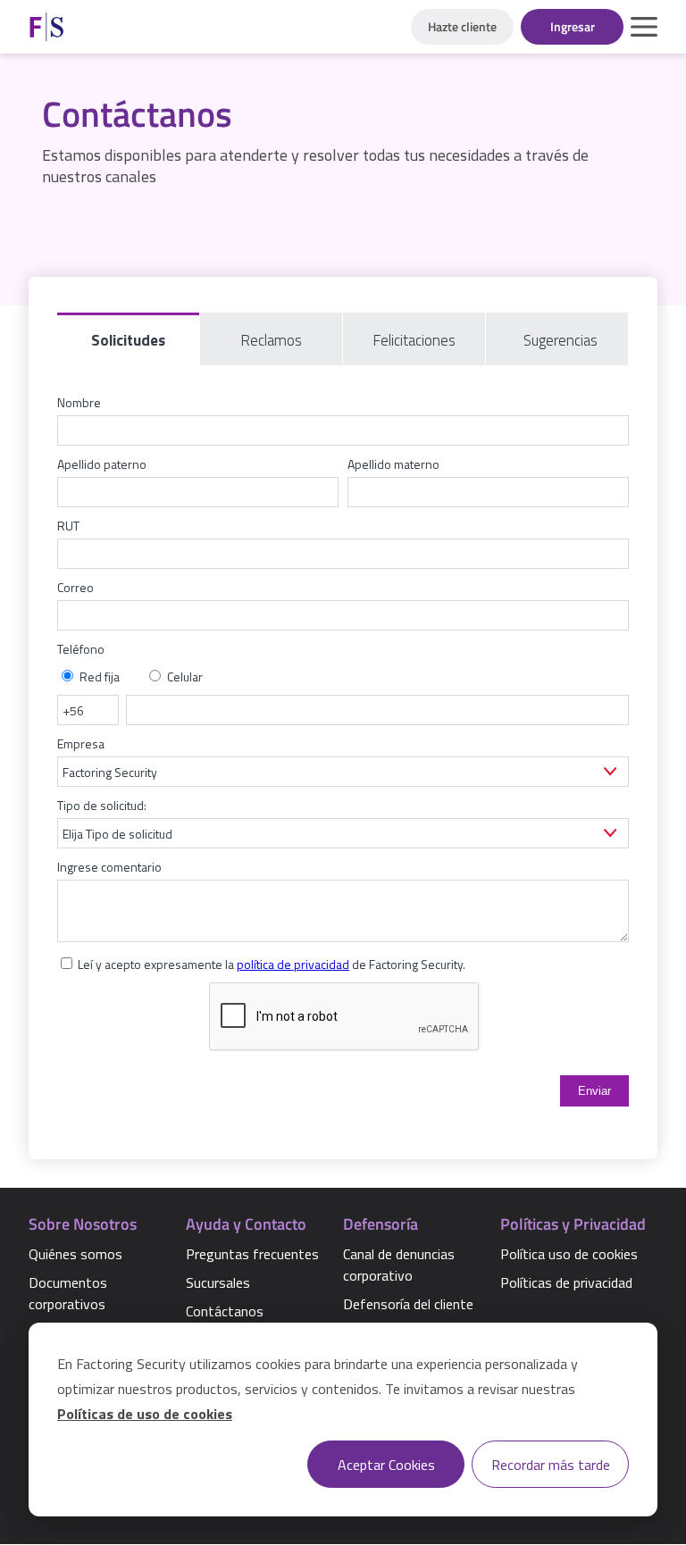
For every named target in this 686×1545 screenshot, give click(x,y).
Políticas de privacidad (566, 1282)
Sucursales (218, 1282)
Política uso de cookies (569, 1254)
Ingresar (572, 26)
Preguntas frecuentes (252, 1254)
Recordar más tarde (550, 1464)
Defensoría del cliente (408, 1304)
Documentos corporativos (68, 1293)
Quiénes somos (75, 1254)
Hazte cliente (462, 26)
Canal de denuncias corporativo (399, 1264)
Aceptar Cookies (386, 1464)
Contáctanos (225, 1311)
